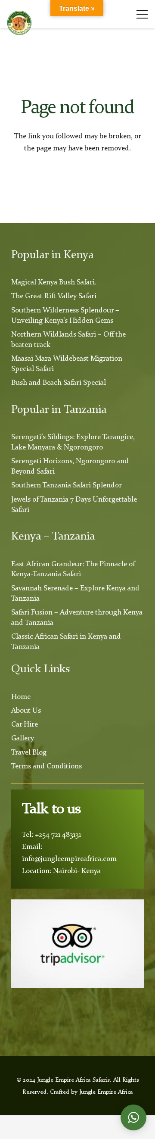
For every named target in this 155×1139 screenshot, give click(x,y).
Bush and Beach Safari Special (58, 383)
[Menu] (141, 14)
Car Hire (24, 724)
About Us (26, 711)
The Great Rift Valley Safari (53, 296)
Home (21, 697)
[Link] (19, 23)
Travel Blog (28, 752)
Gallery (22, 738)
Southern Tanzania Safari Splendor (66, 485)
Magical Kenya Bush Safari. (53, 282)
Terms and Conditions (46, 766)
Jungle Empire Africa (106, 1092)
